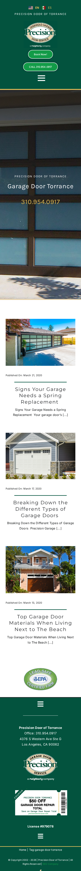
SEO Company (51, 863)
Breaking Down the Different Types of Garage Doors (40, 509)
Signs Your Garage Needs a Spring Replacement (40, 395)
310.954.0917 (40, 202)
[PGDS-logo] (40, 22)
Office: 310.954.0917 (40, 733)
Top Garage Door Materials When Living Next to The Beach (40, 623)
